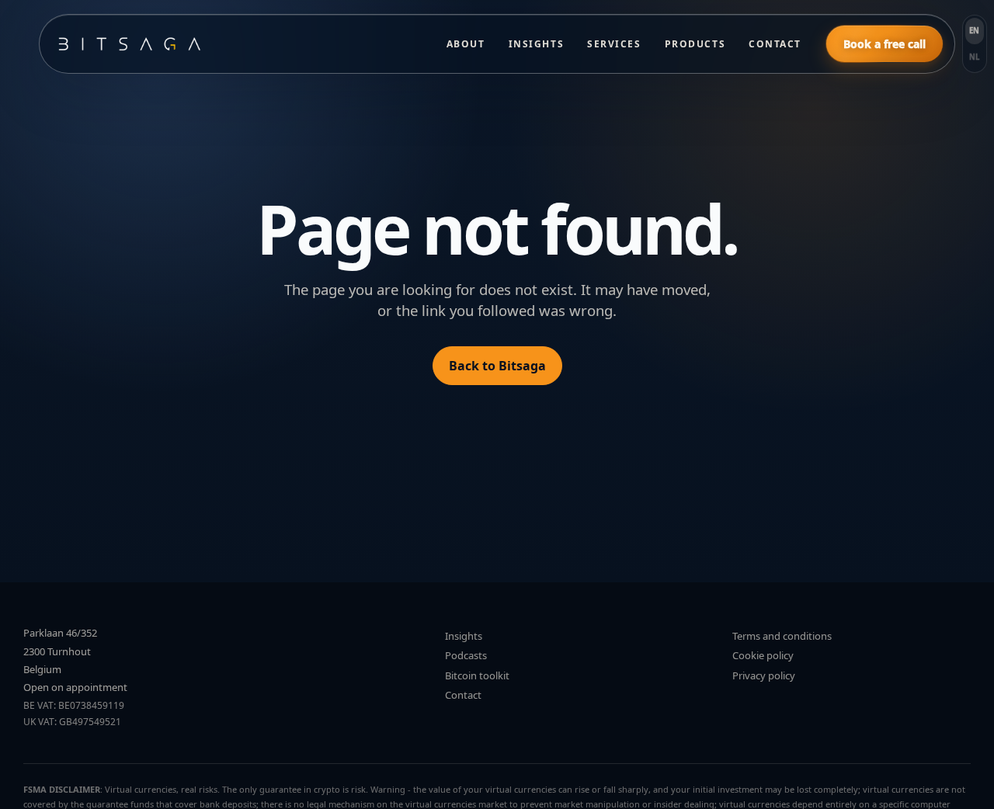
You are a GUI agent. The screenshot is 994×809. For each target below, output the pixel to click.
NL (974, 57)
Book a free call (884, 43)
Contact (775, 43)
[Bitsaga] (236, 43)
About (466, 43)
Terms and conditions (782, 636)
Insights (536, 43)
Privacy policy (763, 675)
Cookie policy (763, 655)
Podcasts (466, 655)
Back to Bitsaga (497, 365)
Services (614, 43)
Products (695, 43)
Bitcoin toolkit (477, 675)
